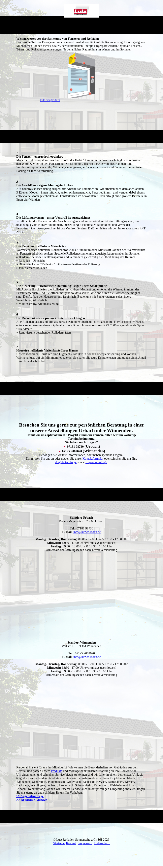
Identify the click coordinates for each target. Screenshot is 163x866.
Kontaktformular (92, 458)
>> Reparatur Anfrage (31, 799)
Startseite (59, 843)
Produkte (56, 771)
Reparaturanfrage (96, 462)
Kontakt (71, 843)
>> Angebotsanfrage (30, 796)
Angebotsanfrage (66, 462)
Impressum (85, 843)
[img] (81, 11)
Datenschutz (102, 843)
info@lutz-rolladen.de (87, 532)
